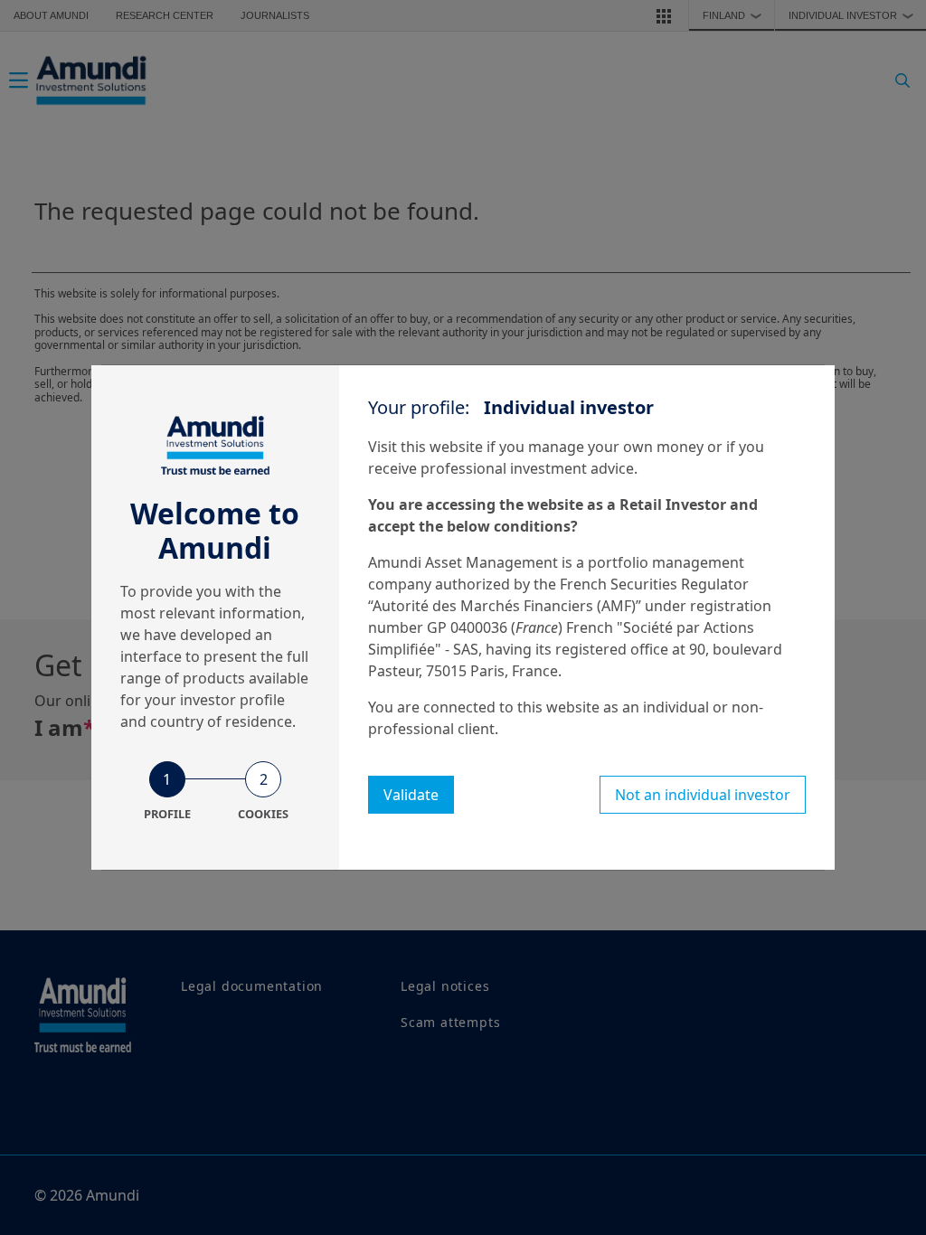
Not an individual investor (702, 795)
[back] (875, 708)
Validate (411, 795)
